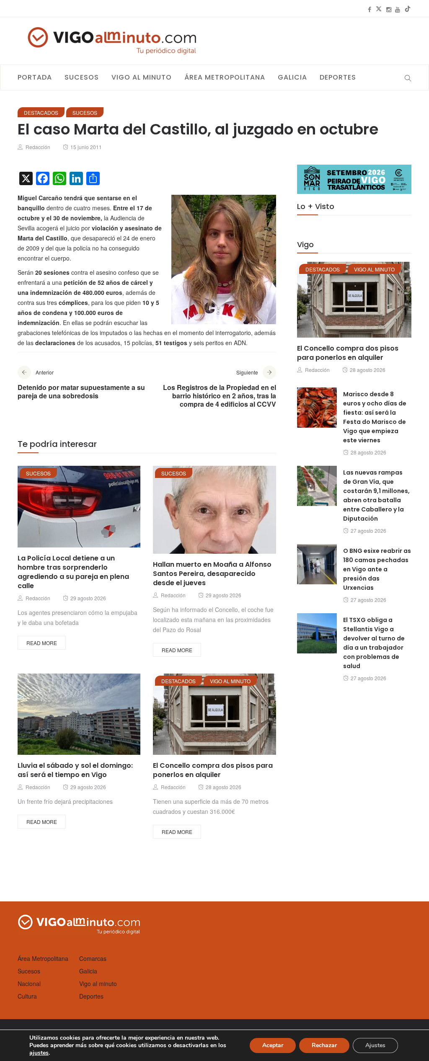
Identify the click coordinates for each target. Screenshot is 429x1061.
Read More (41, 642)
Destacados (41, 112)
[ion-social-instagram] (388, 9)
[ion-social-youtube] (397, 9)
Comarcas (92, 958)
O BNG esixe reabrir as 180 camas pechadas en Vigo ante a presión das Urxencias (377, 569)
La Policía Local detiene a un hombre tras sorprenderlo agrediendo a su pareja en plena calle (73, 572)
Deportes (338, 77)
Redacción (38, 146)
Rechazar (324, 1045)
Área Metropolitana (224, 77)
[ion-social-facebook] (369, 9)
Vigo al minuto (141, 77)
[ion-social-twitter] (378, 9)
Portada (35, 77)
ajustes (39, 1053)
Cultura (27, 996)
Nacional (29, 983)
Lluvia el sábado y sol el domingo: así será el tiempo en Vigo (75, 770)
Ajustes (375, 1045)
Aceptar (272, 1045)
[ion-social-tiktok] (407, 9)
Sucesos (82, 77)
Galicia (292, 77)
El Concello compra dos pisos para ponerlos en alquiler (213, 770)
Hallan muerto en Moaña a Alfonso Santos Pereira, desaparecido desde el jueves (212, 574)
